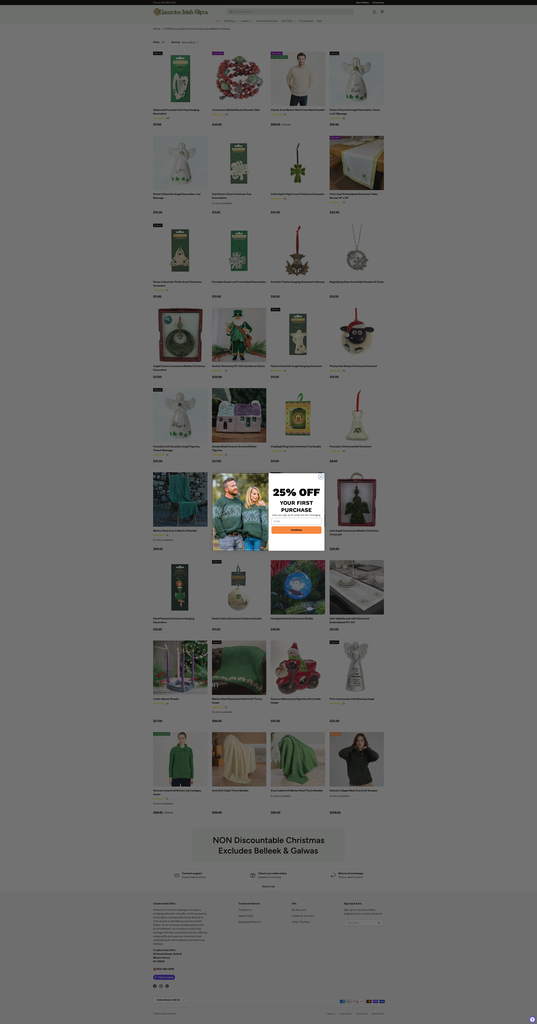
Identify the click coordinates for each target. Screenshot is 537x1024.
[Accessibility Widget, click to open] (532, 1019)
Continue (296, 530)
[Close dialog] (320, 476)
